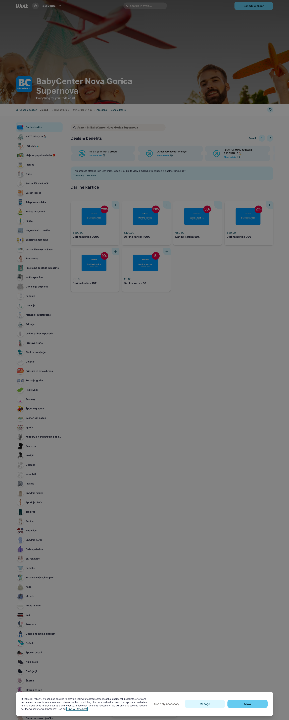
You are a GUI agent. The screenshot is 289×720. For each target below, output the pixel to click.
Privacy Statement (77, 708)
